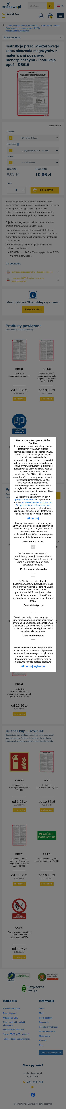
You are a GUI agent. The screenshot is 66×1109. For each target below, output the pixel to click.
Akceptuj (33, 518)
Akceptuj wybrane (33, 666)
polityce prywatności (25, 499)
